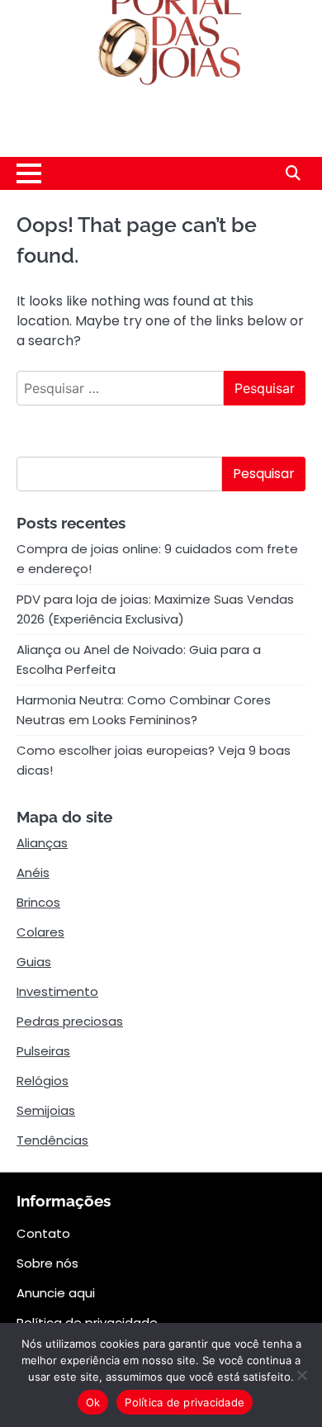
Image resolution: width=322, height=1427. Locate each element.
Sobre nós (47, 1263)
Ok (93, 1402)
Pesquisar (264, 473)
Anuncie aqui (56, 1292)
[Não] (301, 1375)
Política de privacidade (184, 1402)
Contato (43, 1233)
